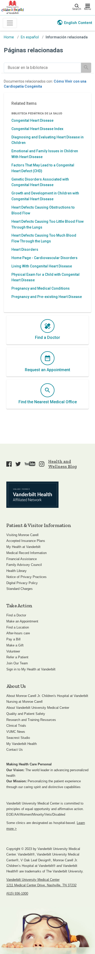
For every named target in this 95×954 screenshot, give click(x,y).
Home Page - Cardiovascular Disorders (44, 258)
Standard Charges (19, 589)
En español (30, 37)
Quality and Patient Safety (25, 714)
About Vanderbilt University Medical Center (37, 708)
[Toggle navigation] (10, 23)
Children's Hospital (12, 7)
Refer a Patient (17, 657)
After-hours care (18, 633)
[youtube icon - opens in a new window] (30, 464)
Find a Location (17, 627)
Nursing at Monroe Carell (24, 702)
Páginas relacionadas (33, 50)
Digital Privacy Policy (22, 583)
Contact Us (14, 749)
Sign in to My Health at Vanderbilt (30, 669)
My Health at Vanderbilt (23, 547)
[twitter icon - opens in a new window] (18, 464)
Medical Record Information (26, 553)
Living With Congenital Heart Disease (41, 266)
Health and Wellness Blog (62, 464)
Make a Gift (15, 645)
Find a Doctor (16, 615)
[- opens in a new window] (32, 495)
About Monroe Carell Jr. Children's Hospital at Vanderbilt (47, 696)
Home (9, 37)
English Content (78, 22)
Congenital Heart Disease (32, 120)
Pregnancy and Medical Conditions (40, 288)
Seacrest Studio (18, 738)
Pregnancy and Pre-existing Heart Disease (46, 297)
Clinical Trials (16, 725)
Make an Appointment (22, 621)
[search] (42, 68)
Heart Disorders (24, 249)
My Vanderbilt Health (21, 744)
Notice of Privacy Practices (26, 577)
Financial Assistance (21, 559)
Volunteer (13, 651)
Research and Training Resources (31, 720)
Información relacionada (67, 37)
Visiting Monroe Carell (22, 535)
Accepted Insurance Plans (25, 541)
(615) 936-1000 (17, 893)
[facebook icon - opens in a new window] (9, 464)
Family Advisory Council (24, 565)
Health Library (16, 571)
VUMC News (15, 732)
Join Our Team (17, 663)
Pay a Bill (13, 639)
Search (76, 8)
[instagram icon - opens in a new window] (41, 464)
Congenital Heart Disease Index (37, 129)
